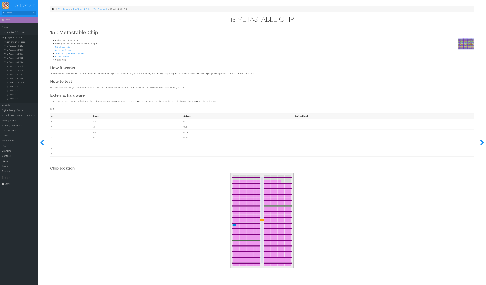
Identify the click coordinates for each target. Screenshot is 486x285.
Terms (5, 166)
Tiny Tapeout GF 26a (13, 78)
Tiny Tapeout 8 (11, 90)
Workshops (8, 105)
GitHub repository (63, 47)
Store (7, 184)
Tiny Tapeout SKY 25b (13, 58)
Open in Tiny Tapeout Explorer (69, 53)
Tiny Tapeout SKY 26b (14, 50)
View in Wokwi (62, 56)
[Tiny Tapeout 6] (482, 142)
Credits (6, 171)
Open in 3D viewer (64, 50)
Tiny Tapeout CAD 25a (14, 82)
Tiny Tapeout (64, 9)
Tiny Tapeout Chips (12, 37)
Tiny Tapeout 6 (11, 98)
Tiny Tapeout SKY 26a (13, 54)
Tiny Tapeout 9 (11, 86)
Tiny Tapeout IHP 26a (13, 46)
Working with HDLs (12, 125)
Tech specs (8, 140)
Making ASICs (9, 120)
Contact (6, 156)
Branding (6, 151)
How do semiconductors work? (18, 115)
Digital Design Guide (12, 110)
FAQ (4, 145)
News (5, 27)
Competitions (9, 130)
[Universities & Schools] (42, 142)
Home (7, 20)
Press (5, 161)
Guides (5, 135)
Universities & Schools (13, 32)
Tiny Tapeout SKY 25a (13, 62)
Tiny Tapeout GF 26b (13, 74)
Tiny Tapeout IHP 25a (13, 70)
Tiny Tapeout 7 (10, 94)
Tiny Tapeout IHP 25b (13, 66)
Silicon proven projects (14, 42)
